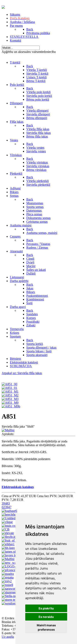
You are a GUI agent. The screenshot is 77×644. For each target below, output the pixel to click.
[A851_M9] (10, 402)
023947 (6, 507)
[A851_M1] (10, 391)
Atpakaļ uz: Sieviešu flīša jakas (22, 373)
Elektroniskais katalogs (18, 487)
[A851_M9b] (11, 406)
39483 (6, 503)
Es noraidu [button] (46, 616)
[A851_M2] (10, 395)
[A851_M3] (10, 399)
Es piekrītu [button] (46, 608)
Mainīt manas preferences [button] (46, 627)
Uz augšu (8, 636)
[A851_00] (9, 384)
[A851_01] (9, 388)
